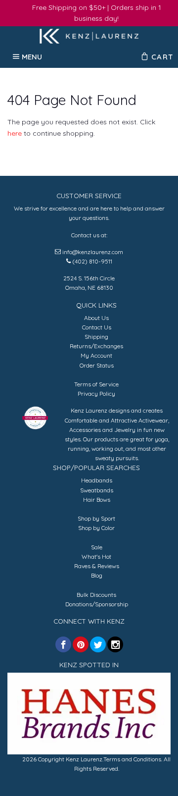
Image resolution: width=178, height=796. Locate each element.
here (14, 133)
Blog (96, 575)
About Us (96, 317)
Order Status (97, 365)
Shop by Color (96, 527)
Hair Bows (96, 499)
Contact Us (96, 327)
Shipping (96, 336)
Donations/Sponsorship (96, 604)
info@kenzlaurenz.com (92, 252)
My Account (96, 355)
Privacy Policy (96, 393)
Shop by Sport (96, 518)
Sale (96, 547)
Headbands (96, 480)
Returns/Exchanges (96, 346)
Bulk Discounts (96, 594)
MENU (32, 56)
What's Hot (96, 556)
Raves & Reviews (96, 566)
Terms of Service (96, 384)
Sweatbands (96, 490)
